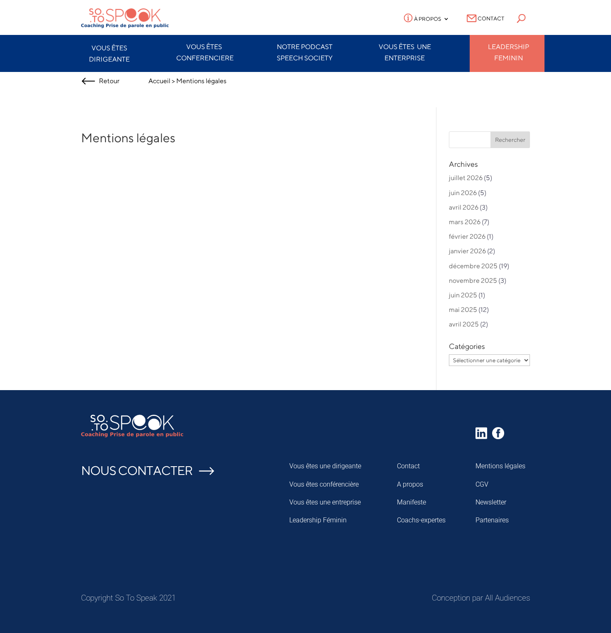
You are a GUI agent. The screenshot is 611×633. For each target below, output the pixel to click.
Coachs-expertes (421, 520)
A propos (410, 484)
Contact (490, 18)
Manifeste (411, 502)
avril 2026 (463, 207)
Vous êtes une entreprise (325, 502)
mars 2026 (464, 222)
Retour (108, 81)
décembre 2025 (473, 266)
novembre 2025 (473, 280)
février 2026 (467, 236)
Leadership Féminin (318, 520)
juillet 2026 (466, 178)
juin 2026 (463, 193)
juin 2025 (463, 295)
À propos (427, 19)
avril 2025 (464, 324)
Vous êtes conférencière (324, 484)
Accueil (159, 81)
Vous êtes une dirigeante (325, 466)
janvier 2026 (467, 251)
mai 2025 (463, 310)
